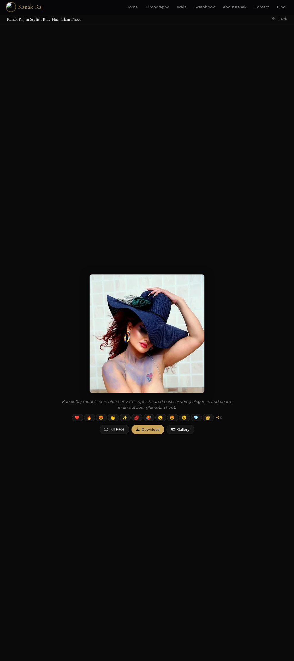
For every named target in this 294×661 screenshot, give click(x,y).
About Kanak (234, 7)
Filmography (157, 7)
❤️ (77, 418)
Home (132, 7)
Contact (261, 7)
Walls (182, 7)
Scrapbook (205, 7)
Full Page (116, 429)
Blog (281, 7)
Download (151, 429)
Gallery (183, 429)
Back (282, 19)
